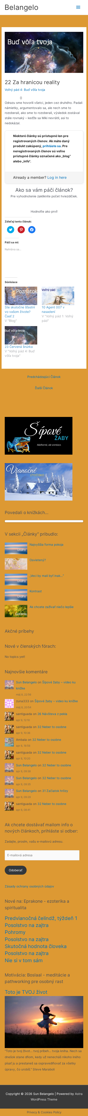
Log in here (57, 177)
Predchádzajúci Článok (43, 377)
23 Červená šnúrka (19, 347)
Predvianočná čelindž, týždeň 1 (41, 918)
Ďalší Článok (44, 388)
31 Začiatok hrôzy (55, 791)
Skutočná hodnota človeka (36, 946)
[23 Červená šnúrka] (21, 335)
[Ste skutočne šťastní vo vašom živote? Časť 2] (21, 296)
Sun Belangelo (26, 682)
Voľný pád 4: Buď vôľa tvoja (25, 90)
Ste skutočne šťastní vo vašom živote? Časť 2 (20, 311)
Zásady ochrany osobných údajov (29, 886)
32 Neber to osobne (51, 727)
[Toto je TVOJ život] (44, 1022)
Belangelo (21, 7)
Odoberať (15, 870)
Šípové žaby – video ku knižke (56, 701)
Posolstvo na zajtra (27, 925)
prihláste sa (52, 146)
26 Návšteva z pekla (52, 714)
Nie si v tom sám (24, 960)
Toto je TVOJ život (26, 992)
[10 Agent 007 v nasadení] (58, 296)
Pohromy (15, 932)
